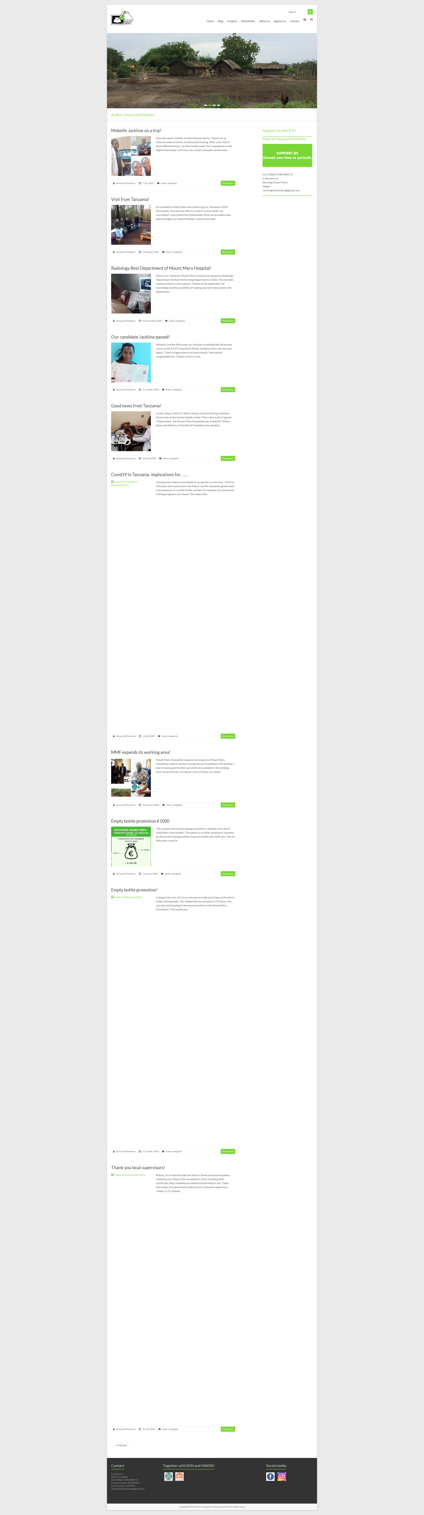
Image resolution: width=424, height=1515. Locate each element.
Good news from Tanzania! (136, 405)
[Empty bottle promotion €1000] (131, 828)
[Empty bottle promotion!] (131, 897)
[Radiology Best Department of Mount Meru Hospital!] (131, 275)
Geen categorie (169, 183)
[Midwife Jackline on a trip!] (131, 137)
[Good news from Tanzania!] (131, 412)
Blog (220, 21)
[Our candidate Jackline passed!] (131, 344)
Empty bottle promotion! (134, 889)
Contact (294, 21)
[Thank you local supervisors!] (131, 1174)
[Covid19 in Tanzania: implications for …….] (131, 481)
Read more (228, 183)
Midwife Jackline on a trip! (136, 130)
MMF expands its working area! (140, 752)
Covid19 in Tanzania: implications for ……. (149, 474)
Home (210, 21)
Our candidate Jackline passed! (140, 337)
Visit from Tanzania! (130, 199)
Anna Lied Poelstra (125, 183)
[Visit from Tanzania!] (131, 206)
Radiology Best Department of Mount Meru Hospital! (161, 268)
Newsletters (248, 21)
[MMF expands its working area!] (131, 759)
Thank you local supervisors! (138, 1167)
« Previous (121, 1445)
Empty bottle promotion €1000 (140, 821)
